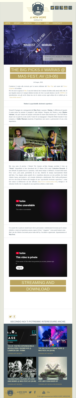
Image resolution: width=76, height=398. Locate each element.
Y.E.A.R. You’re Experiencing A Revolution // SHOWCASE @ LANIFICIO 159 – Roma (21, 348)
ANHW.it (62, 93)
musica (27, 23)
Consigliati (50, 57)
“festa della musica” (15, 97)
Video (38, 23)
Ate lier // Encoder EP (48, 381)
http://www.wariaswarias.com (47, 182)
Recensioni (57, 384)
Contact (57, 23)
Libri (46, 23)
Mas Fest (50, 86)
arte (7, 23)
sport (17, 23)
